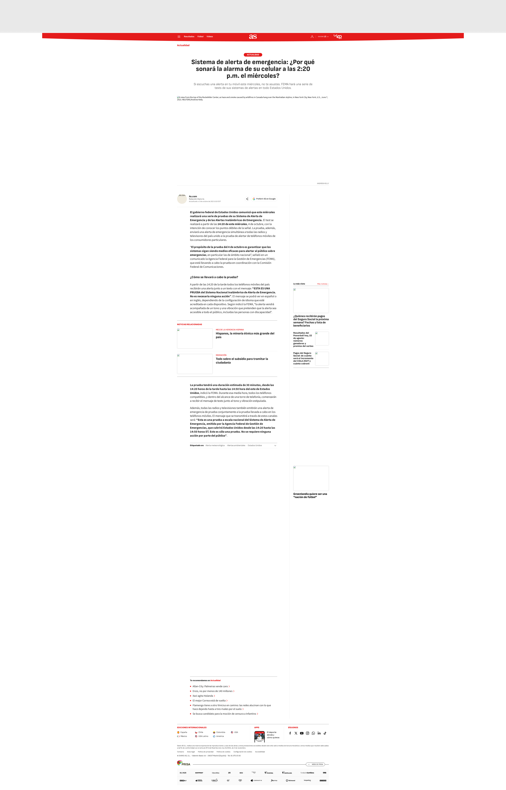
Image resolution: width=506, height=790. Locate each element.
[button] (247, 198)
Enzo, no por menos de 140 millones (212, 691)
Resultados (189, 37)
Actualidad (183, 45)
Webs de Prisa (317, 764)
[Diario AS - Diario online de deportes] (253, 37)
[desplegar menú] (179, 36)
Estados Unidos (255, 445)
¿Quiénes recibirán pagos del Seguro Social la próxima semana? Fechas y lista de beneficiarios (311, 320)
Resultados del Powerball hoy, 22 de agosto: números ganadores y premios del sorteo (303, 339)
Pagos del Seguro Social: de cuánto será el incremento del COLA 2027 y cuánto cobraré (303, 358)
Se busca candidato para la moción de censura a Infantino (224, 714)
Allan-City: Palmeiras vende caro (210, 686)
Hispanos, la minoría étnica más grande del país (245, 335)
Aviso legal (191, 752)
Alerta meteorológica (215, 445)
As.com (193, 196)
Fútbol (200, 37)
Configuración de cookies (242, 752)
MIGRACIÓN (221, 355)
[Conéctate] (312, 36)
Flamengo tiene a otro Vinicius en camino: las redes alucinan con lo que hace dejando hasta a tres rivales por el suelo (232, 707)
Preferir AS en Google (266, 199)
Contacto (180, 752)
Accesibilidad (260, 752)
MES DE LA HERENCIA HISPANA (230, 329)
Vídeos (210, 37)
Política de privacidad (205, 752)
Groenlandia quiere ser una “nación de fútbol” (310, 495)
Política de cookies (223, 752)
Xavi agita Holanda (203, 696)
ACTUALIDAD (253, 55)
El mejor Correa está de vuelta (209, 700)
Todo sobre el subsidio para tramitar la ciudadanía (242, 360)
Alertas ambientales (236, 445)
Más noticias (322, 284)
